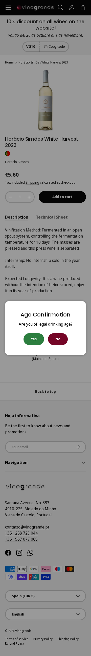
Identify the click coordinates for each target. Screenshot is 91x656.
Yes (34, 338)
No (57, 338)
